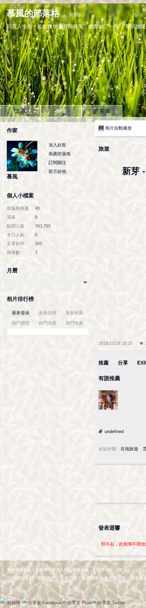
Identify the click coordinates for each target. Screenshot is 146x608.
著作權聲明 (115, 578)
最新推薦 (74, 312)
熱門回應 (47, 323)
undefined (114, 431)
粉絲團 (13, 602)
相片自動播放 (118, 128)
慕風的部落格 (33, 13)
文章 (20, 111)
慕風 (12, 176)
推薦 (103, 363)
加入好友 (57, 145)
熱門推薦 (74, 323)
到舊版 (75, 14)
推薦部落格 (60, 153)
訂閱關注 (57, 162)
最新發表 (21, 312)
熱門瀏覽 (21, 323)
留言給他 (57, 171)
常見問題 (68, 578)
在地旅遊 (129, 448)
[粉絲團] (2, 600)
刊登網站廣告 (20, 578)
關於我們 (46, 578)
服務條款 (90, 578)
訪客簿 (102, 111)
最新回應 (47, 312)
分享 (123, 363)
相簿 (61, 111)
